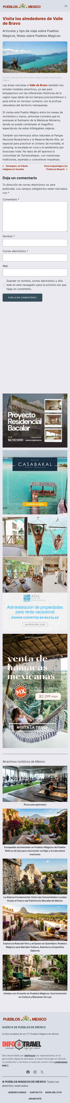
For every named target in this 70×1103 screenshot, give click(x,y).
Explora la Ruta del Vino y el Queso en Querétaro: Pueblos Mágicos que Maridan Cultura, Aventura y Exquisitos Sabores (35, 947)
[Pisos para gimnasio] (35, 784)
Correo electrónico (15, 251)
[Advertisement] (35, 350)
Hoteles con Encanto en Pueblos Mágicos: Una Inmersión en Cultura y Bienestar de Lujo (35, 995)
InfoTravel (29, 1055)
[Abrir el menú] (66, 6)
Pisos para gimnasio (35, 804)
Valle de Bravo (38, 85)
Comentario (11, 199)
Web (5, 266)
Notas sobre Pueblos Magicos (38, 36)
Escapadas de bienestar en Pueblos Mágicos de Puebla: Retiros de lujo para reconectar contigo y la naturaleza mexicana (35, 851)
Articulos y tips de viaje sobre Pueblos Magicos (23, 78)
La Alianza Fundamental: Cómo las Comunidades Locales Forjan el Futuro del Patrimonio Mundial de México (35, 899)
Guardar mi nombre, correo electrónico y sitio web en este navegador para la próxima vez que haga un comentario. (36, 284)
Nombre (9, 236)
